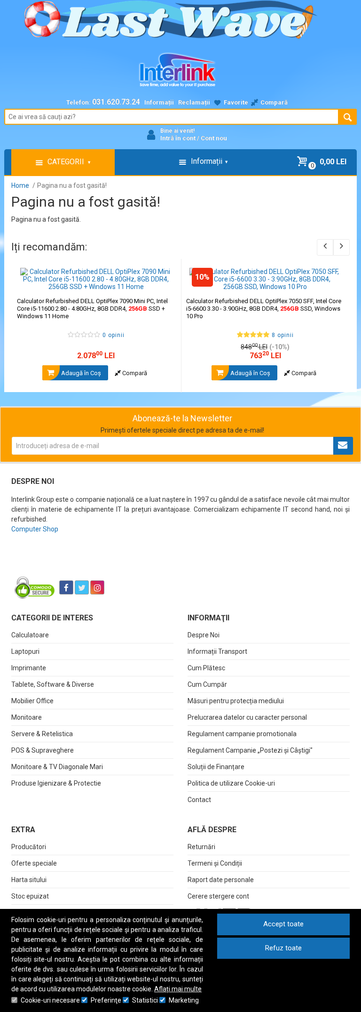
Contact (199, 799)
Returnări (201, 847)
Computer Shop (34, 529)
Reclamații (194, 102)
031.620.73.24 (116, 101)
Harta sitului (29, 879)
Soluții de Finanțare (216, 767)
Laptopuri (25, 651)
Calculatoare (30, 635)
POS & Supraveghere (42, 750)
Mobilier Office (32, 701)
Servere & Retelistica (42, 734)
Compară (134, 373)
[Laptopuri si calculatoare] (70, 564)
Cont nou (214, 138)
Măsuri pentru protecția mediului (236, 701)
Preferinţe (106, 1000)
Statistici (145, 1000)
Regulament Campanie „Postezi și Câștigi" (250, 750)
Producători (28, 847)
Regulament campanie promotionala (242, 734)
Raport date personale (221, 879)
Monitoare (26, 717)
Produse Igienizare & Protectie (56, 783)
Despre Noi (204, 635)
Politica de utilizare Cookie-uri (231, 783)
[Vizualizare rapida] (161, 281)
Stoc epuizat (30, 896)
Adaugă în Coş (80, 373)
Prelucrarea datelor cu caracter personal (247, 717)
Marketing (184, 1000)
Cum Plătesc (206, 668)
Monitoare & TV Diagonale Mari (57, 767)
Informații (159, 102)
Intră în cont (178, 138)
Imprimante (28, 668)
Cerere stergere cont (218, 896)
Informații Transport (217, 651)
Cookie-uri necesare (50, 1000)
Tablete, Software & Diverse (52, 684)
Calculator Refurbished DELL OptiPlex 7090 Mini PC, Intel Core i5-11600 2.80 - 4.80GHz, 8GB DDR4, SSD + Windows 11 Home (92, 308)
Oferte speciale (34, 863)
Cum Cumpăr (207, 684)
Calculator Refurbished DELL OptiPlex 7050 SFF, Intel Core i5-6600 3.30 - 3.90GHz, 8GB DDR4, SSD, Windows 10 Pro (263, 308)
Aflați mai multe (178, 989)
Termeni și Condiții (215, 863)
